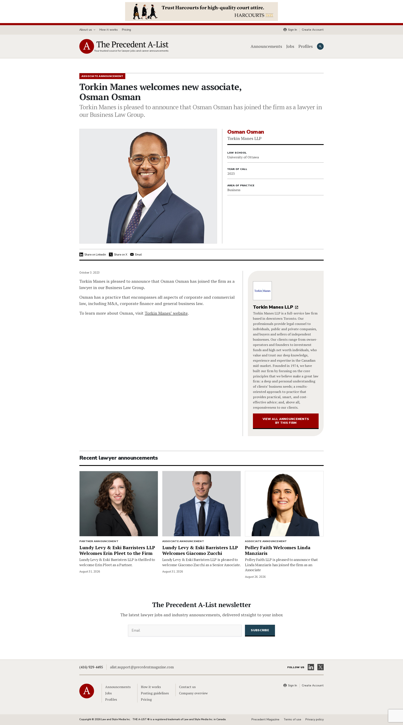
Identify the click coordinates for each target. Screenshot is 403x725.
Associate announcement (183, 541)
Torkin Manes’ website (166, 313)
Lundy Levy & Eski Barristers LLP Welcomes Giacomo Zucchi (200, 550)
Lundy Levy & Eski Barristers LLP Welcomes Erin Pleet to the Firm (117, 550)
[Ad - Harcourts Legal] (201, 11)
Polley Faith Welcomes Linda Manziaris (277, 550)
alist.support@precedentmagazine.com (142, 667)
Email (138, 255)
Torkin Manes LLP (273, 307)
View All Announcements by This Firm (286, 421)
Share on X (120, 255)
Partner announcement (98, 541)
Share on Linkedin (95, 255)
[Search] (320, 46)
